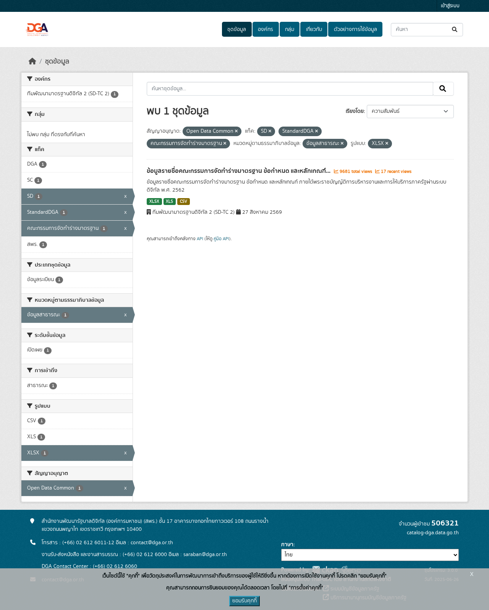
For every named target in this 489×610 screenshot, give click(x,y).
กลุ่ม (289, 29)
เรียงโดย (355, 111)
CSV (183, 201)
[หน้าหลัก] (32, 62)
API (200, 238)
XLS (169, 201)
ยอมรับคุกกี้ (244, 601)
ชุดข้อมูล (236, 29)
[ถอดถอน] (236, 132)
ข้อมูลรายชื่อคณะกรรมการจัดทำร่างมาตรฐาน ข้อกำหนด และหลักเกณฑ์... (239, 171)
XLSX (154, 201)
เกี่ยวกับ (314, 29)
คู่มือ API (221, 238)
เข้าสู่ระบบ (450, 6)
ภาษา (287, 544)
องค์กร (265, 29)
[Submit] (455, 29)
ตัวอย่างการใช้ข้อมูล (355, 29)
